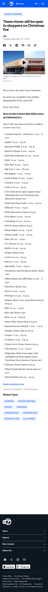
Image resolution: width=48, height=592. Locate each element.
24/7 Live (20, 4)
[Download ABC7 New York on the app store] (8, 567)
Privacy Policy (7, 576)
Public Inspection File (9, 584)
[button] (4, 3)
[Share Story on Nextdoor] (23, 45)
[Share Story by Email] (29, 45)
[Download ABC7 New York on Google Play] (23, 567)
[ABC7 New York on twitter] (11, 559)
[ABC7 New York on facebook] (5, 559)
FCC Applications (26, 584)
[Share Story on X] (10, 45)
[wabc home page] (6, 522)
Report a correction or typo (13, 384)
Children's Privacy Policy (11, 579)
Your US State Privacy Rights (32, 579)
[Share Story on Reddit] (16, 45)
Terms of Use (7, 581)
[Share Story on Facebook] (4, 45)
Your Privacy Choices (21, 576)
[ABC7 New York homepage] (10, 4)
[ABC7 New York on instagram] (18, 559)
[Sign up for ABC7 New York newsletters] (24, 559)
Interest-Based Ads (20, 581)
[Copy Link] (35, 45)
